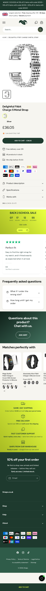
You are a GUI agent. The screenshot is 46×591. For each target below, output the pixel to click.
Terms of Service (23, 559)
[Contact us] (36, 22)
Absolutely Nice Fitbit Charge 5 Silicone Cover (31, 375)
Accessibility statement (20, 563)
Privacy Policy (10, 559)
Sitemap (33, 563)
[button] (4, 22)
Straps (26, 568)
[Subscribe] (37, 478)
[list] (23, 14)
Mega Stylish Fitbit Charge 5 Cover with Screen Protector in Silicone (9, 377)
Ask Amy (23, 335)
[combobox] (23, 29)
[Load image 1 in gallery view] (6, 94)
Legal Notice (35, 559)
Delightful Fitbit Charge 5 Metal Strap (23, 37)
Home (4, 37)
